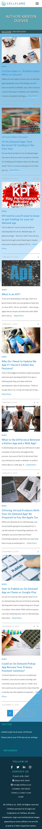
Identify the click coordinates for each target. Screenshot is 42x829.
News (4, 66)
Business (24, 137)
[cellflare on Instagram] (30, 767)
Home (21, 797)
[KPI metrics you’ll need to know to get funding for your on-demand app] (21, 195)
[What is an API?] (21, 273)
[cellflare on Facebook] (11, 767)
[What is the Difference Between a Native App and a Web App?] (21, 419)
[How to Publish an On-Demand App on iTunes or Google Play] (21, 568)
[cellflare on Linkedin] (24, 767)
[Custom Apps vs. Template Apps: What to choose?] (21, 50)
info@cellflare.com (22, 785)
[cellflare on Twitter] (18, 767)
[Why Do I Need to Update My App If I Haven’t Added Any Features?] (21, 340)
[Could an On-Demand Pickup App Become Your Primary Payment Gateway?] (21, 643)
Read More (33, 96)
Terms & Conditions (21, 793)
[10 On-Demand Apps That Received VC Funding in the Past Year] (21, 121)
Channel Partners (21, 789)
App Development (10, 137)
